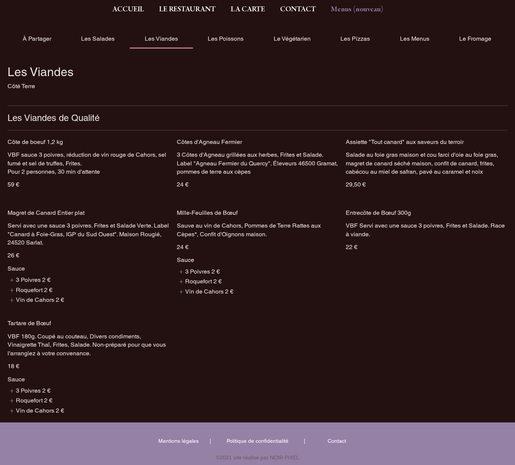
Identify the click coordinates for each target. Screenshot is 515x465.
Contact (337, 441)
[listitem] (29, 280)
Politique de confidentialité (257, 441)
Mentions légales (178, 441)
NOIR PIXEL (284, 457)
